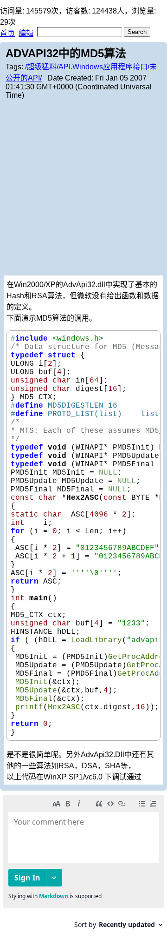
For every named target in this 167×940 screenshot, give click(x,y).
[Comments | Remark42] (83, 865)
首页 (7, 33)
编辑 (26, 33)
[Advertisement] (83, 187)
